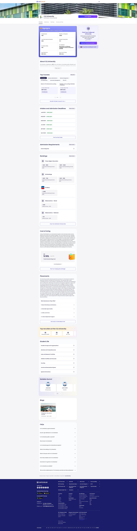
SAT (90, 501)
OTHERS (97, 527)
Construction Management (55, 80)
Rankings (52, 22)
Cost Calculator (82, 498)
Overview (41, 22)
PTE (90, 502)
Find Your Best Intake (57, 137)
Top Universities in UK (62, 505)
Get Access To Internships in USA (58, 321)
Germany (59, 501)
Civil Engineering (44, 80)
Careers (70, 496)
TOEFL (91, 500)
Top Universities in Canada (62, 506)
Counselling (81, 507)
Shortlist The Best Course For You (57, 101)
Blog (80, 500)
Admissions (46, 22)
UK (58, 496)
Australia (59, 498)
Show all (72, 74)
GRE (90, 503)
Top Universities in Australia (63, 507)
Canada (59, 497)
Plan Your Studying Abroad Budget (57, 269)
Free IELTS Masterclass (83, 496)
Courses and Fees (59, 22)
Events (80, 503)
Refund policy (60, 523)
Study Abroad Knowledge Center (83, 502)
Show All (64, 80)
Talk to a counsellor (82, 497)
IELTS (80, 506)
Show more (71, 108)
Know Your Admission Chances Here (58, 224)
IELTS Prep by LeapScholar (94, 496)
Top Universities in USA (62, 504)
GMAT (91, 504)
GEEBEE (70, 500)
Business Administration (53, 78)
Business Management (64, 78)
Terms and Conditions (62, 522)
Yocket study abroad (72, 499)
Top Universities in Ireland (62, 508)
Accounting (43, 78)
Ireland (59, 500)
